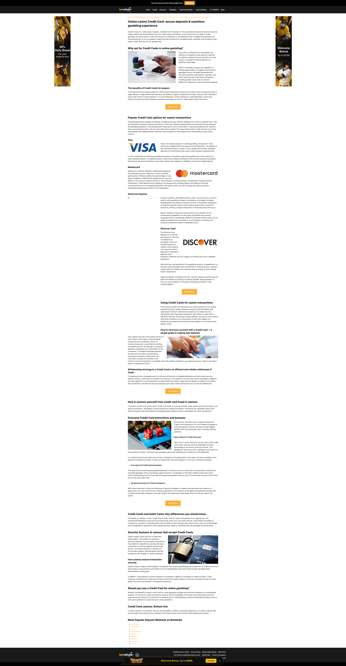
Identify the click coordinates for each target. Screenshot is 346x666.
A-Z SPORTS (214, 10)
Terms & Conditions (219, 655)
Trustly (133, 644)
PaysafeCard (136, 631)
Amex (133, 634)
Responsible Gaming (209, 652)
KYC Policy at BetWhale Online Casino (187, 655)
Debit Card (135, 624)
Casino (155, 10)
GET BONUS (211, 661)
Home (148, 10)
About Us (222, 658)
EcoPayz (134, 641)
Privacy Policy (195, 652)
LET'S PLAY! (173, 107)
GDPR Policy (206, 655)
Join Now (189, 3)
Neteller (134, 639)
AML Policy (222, 652)
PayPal (133, 636)
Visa (132, 629)
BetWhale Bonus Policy (181, 652)
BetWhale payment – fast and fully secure (147, 17)
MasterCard (135, 627)
